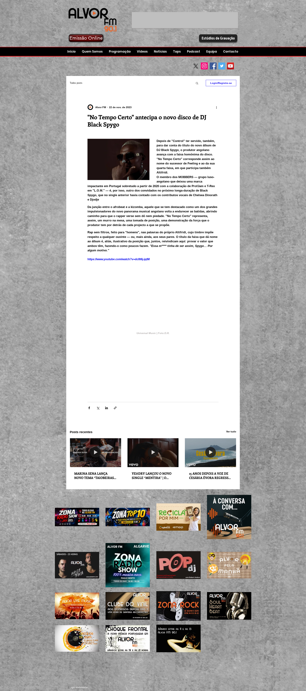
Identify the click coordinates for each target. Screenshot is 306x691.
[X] (195, 66)
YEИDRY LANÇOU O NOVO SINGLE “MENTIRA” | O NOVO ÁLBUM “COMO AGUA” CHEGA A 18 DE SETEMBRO (151, 475)
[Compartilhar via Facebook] (89, 408)
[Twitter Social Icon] (221, 65)
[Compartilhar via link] (115, 408)
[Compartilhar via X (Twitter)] (98, 408)
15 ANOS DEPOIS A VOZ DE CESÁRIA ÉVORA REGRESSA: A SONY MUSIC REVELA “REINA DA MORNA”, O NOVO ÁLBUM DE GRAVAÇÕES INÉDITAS (210, 475)
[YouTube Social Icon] (230, 65)
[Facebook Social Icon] (213, 65)
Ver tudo (231, 431)
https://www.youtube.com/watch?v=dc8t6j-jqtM (118, 259)
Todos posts (76, 83)
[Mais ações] (216, 107)
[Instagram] (204, 65)
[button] (194, 51)
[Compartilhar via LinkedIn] (106, 408)
